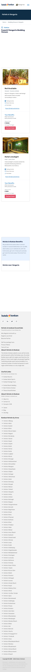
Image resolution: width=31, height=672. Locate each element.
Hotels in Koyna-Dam (9, 570)
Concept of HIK (7, 404)
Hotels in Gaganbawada (10, 550)
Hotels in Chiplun (8, 471)
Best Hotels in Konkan (9, 388)
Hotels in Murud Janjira (10, 431)
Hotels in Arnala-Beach (10, 583)
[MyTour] (7, 5)
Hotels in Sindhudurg (9, 547)
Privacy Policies (5, 345)
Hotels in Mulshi (8, 573)
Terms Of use (5, 347)
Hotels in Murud (8, 456)
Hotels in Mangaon (9, 466)
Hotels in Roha (7, 514)
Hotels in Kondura (8, 608)
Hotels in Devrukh (8, 507)
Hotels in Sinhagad (9, 578)
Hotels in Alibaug (8, 421)
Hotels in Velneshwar (9, 476)
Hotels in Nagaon (8, 433)
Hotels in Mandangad (9, 618)
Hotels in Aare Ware (9, 611)
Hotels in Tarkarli (8, 489)
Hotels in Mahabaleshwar (10, 552)
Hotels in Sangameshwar (10, 504)
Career (5, 407)
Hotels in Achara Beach (10, 649)
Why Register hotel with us (8, 333)
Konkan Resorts (7, 377)
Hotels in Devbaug (9, 481)
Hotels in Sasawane (9, 613)
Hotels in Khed (7, 522)
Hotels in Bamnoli (8, 629)
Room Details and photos (12, 108)
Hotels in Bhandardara (10, 616)
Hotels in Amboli (8, 497)
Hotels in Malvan (8, 487)
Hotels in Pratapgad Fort (10, 634)
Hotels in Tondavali (9, 636)
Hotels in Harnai (8, 449)
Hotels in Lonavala (9, 558)
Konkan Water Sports (9, 379)
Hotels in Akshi (8, 423)
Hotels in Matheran (9, 560)
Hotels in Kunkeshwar (9, 603)
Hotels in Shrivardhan (9, 464)
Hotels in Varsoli (8, 438)
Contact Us (6, 401)
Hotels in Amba (8, 494)
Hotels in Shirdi (8, 590)
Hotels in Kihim (8, 428)
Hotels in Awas (8, 639)
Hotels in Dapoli (8, 441)
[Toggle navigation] (28, 5)
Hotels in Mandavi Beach (10, 621)
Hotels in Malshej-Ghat (10, 588)
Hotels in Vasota (8, 631)
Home (4, 22)
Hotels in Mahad (8, 530)
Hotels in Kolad (8, 512)
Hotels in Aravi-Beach (10, 532)
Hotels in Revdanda (9, 436)
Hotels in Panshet (8, 575)
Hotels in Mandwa (8, 644)
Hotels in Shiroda (8, 540)
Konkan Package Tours (9, 382)
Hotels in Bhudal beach (10, 646)
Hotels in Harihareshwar (10, 461)
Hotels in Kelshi (8, 446)
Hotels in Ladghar (8, 454)
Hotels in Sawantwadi (10, 537)
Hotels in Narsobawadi (10, 598)
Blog (4, 410)
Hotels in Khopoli (8, 654)
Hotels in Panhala (8, 563)
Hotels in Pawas (8, 606)
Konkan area (20, 355)
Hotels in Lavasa (8, 580)
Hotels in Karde (8, 451)
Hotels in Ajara (7, 596)
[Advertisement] (15, 50)
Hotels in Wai (7, 626)
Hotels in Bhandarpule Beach (11, 641)
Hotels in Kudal (8, 545)
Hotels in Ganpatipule (9, 469)
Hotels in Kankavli (8, 535)
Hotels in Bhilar (8, 623)
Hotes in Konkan (20, 659)
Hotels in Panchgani (9, 555)
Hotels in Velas (8, 527)
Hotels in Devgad (8, 484)
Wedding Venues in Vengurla (15, 22)
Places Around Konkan (9, 390)
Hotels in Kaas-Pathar (10, 565)
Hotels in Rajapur (8, 502)
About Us (6, 399)
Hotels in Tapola (8, 568)
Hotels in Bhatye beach (10, 651)
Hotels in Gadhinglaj (9, 601)
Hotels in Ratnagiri (9, 499)
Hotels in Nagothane (9, 509)
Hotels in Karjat (8, 585)
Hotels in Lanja (8, 542)
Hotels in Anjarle (8, 443)
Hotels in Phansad (8, 517)
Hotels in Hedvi (8, 479)
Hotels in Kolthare (8, 520)
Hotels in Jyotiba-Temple (11, 593)
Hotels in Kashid (8, 426)
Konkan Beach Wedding (9, 385)
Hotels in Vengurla (8, 492)
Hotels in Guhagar (8, 474)
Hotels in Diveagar (9, 459)
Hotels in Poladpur (9, 525)
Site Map (5, 413)
